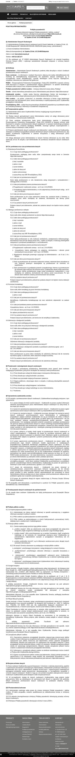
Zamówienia (42, 725)
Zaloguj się (55, 1)
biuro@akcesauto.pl (61, 748)
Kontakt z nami (26, 739)
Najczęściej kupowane (38, 14)
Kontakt (8, 1)
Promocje (24, 14)
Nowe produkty (10, 725)
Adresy (41, 732)
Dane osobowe (43, 722)
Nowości (14, 14)
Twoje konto (44, 718)
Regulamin (52, 14)
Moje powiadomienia (45, 734)
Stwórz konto (65, 1)
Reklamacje (26, 737)
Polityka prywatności (15, 18)
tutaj (47, 756)
